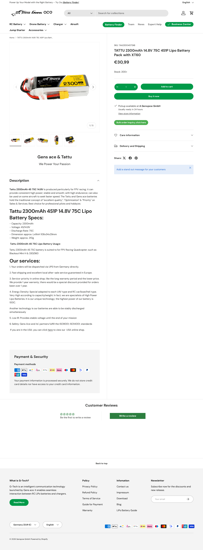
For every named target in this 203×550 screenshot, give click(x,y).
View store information (129, 113)
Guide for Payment (92, 504)
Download (122, 498)
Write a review (127, 415)
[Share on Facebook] (130, 158)
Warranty (87, 510)
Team (131, 24)
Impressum (123, 492)
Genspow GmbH (23, 539)
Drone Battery (38, 24)
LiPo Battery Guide (127, 510)
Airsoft (74, 24)
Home (12, 38)
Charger (58, 24)
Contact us (123, 486)
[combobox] (116, 13)
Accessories (36, 30)
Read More (19, 502)
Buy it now (153, 96)
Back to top (101, 463)
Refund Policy (89, 492)
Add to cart (167, 86)
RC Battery (16, 24)
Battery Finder (113, 24)
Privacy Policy (89, 486)
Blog (119, 504)
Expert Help (155, 24)
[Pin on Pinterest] (136, 158)
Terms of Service (91, 498)
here (50, 329)
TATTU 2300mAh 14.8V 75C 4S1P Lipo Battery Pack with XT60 (35, 38)
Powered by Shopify (39, 539)
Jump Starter (17, 30)
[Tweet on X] (124, 158)
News (141, 24)
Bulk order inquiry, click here (131, 122)
